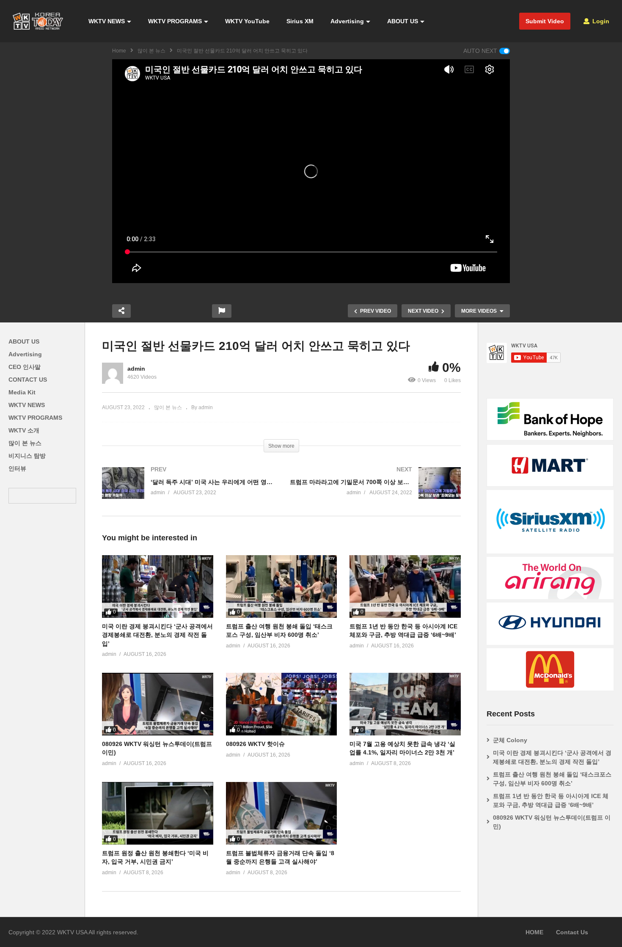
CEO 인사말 (24, 366)
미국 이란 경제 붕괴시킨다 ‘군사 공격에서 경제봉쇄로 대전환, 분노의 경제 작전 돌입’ (157, 635)
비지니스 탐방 (27, 455)
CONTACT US (27, 379)
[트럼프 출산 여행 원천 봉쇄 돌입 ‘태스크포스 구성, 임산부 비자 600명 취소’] (281, 586)
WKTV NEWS (106, 21)
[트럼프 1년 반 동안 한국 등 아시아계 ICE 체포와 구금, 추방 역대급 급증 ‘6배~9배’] (405, 586)
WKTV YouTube (247, 21)
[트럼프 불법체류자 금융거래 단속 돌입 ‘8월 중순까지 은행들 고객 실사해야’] (281, 813)
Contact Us (572, 932)
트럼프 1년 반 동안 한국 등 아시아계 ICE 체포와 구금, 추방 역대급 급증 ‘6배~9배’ (550, 800)
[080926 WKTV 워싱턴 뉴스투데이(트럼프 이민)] (157, 704)
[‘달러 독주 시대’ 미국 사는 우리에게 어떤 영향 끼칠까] (187, 491)
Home (119, 51)
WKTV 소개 (23, 430)
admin (136, 368)
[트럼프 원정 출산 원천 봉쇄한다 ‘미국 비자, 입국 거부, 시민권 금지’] (157, 813)
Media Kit (22, 392)
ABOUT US (402, 21)
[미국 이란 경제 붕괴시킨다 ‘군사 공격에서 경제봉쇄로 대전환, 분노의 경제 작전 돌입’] (157, 586)
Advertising (347, 21)
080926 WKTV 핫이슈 (255, 744)
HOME (534, 932)
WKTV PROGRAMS (175, 21)
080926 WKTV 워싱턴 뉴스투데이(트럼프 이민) (552, 822)
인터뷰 (17, 468)
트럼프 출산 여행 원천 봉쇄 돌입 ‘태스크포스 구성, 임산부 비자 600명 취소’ (552, 779)
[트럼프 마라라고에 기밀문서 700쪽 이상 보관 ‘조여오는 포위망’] (375, 491)
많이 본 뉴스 (151, 51)
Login (600, 21)
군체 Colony (510, 740)
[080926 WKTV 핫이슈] (281, 704)
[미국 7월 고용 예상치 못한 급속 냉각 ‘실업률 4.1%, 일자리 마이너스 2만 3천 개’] (405, 704)
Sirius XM (300, 21)
